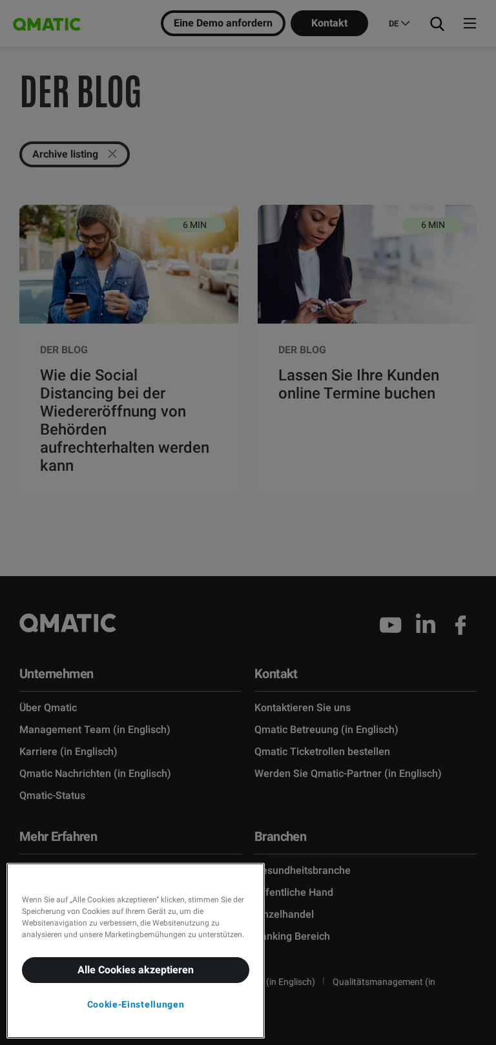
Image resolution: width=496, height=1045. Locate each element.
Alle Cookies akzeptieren (136, 970)
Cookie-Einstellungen (136, 1004)
